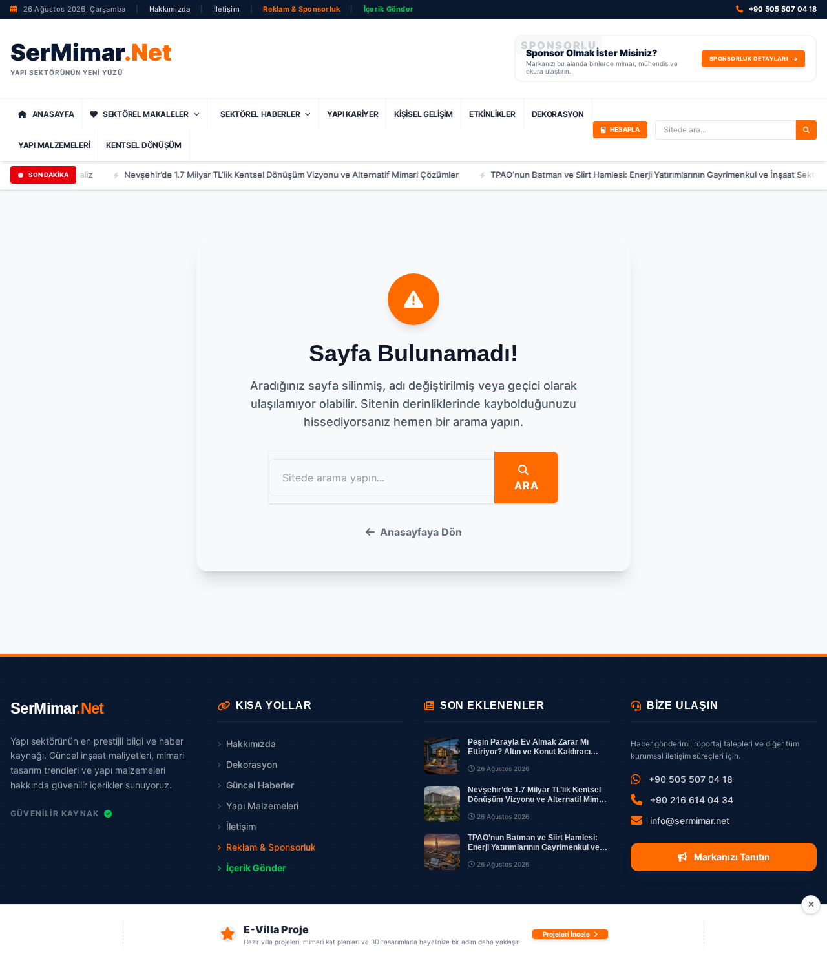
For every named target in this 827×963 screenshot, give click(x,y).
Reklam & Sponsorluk (301, 9)
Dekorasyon (558, 114)
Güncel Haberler (260, 784)
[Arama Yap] (806, 130)
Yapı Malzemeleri (54, 145)
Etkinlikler (492, 114)
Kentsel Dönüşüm (144, 145)
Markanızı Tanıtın (731, 856)
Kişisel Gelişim (423, 114)
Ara (526, 485)
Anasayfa (53, 114)
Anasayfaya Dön (421, 531)
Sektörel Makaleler (146, 114)
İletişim (227, 9)
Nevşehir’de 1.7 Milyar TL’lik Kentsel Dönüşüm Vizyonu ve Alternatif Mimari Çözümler (274, 174)
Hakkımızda (170, 9)
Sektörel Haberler (260, 114)
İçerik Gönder (389, 9)
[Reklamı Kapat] (811, 905)
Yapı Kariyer (352, 114)
